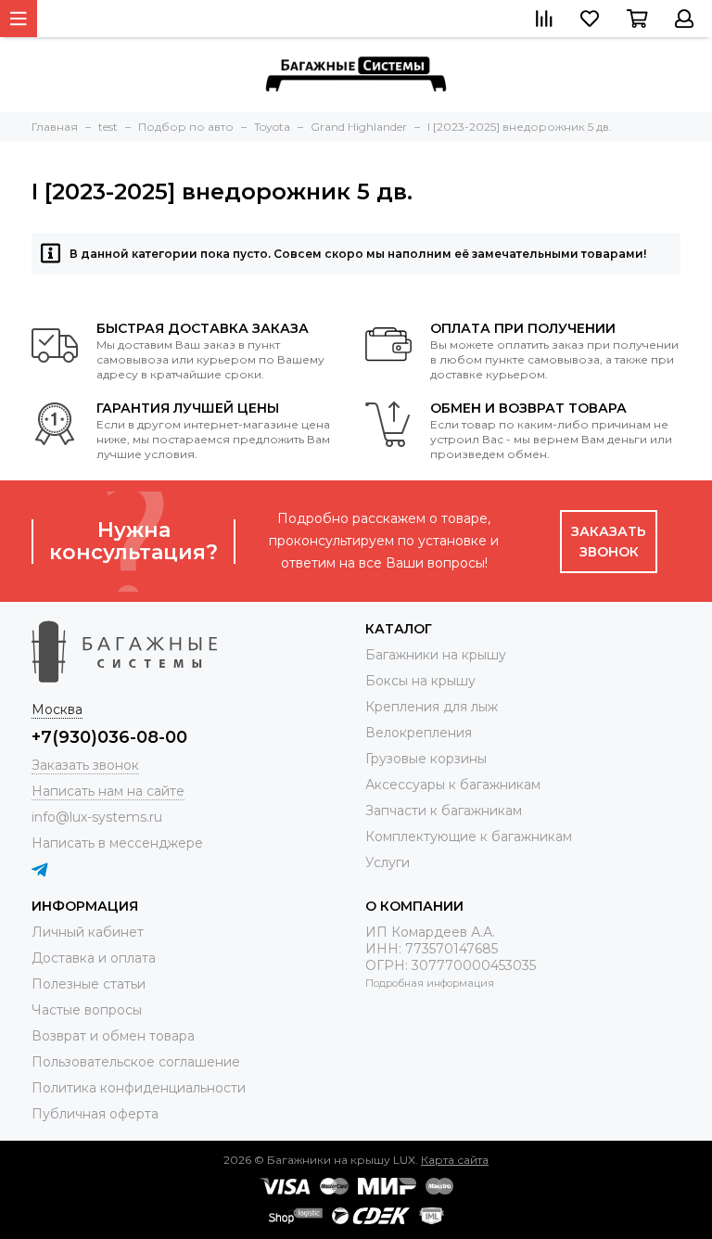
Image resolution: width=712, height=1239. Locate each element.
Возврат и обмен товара (113, 1036)
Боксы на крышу (420, 680)
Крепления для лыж (431, 706)
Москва (57, 709)
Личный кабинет (88, 932)
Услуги (387, 862)
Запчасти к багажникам (443, 810)
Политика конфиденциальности (139, 1087)
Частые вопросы (87, 1010)
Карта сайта (455, 1160)
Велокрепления (418, 732)
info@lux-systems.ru (97, 817)
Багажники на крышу (435, 654)
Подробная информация (429, 983)
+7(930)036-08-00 (109, 737)
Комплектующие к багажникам (468, 836)
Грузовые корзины (426, 758)
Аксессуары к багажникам (452, 784)
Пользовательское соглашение (136, 1062)
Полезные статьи (89, 984)
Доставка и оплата (94, 958)
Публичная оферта (95, 1113)
